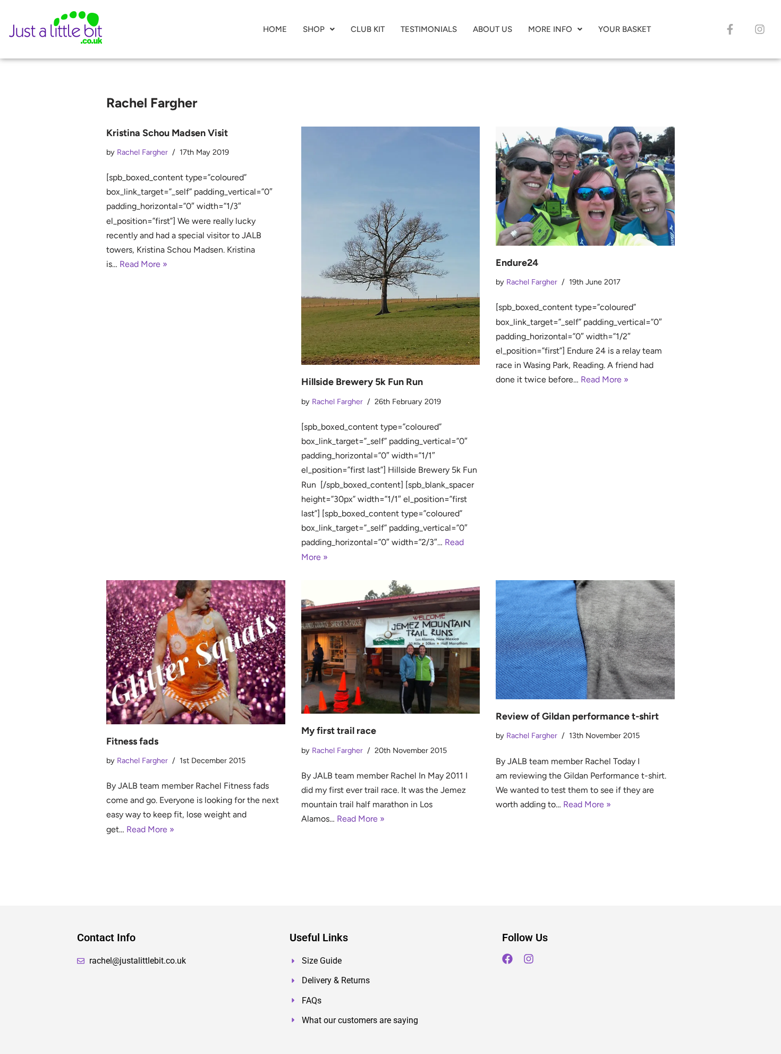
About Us (492, 29)
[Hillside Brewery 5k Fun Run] (390, 246)
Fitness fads (132, 741)
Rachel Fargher (142, 152)
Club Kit (368, 29)
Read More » (143, 264)
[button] (319, 29)
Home (275, 29)
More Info (550, 29)
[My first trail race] (390, 647)
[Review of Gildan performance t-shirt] (585, 639)
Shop (314, 29)
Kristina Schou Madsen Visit (167, 133)
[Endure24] (585, 186)
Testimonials (429, 29)
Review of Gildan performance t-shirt (577, 716)
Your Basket (624, 29)
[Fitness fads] (195, 652)
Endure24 (517, 263)
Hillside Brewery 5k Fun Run (362, 382)
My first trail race (338, 731)
